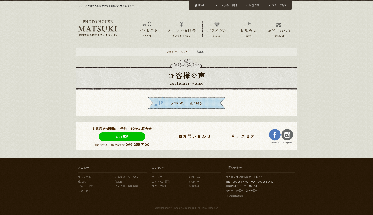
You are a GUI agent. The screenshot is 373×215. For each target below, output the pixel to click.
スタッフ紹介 (279, 5)
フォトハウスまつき (177, 51)
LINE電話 (122, 136)
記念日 (119, 181)
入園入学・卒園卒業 (126, 186)
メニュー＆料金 (182, 29)
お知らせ (248, 29)
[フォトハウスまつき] (97, 28)
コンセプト (147, 29)
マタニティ (84, 190)
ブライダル (217, 29)
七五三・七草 (85, 186)
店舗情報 (253, 5)
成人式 (82, 181)
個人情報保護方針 (235, 195)
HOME (202, 5)
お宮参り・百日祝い (126, 177)
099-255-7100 (137, 145)
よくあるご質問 (227, 5)
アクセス (246, 135)
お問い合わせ (279, 29)
